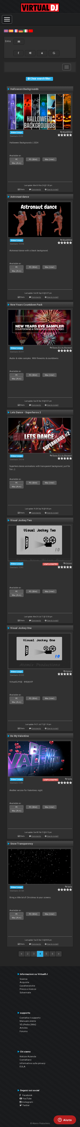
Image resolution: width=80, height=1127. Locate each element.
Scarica (23, 979)
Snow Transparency (21, 843)
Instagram (27, 1102)
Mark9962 (67, 132)
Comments (36, 189)
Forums (24, 1031)
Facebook (26, 1095)
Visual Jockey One (21, 628)
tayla (70, 779)
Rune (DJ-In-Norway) (62, 347)
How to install (52, 189)
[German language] (21, 30)
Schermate (25, 992)
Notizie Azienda (28, 1056)
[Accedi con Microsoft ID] (30, 53)
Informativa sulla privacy (32, 1063)
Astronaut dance (19, 196)
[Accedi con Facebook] (18, 53)
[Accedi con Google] (54, 53)
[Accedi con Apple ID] (42, 53)
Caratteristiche (27, 985)
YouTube (26, 1098)
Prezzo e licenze (28, 989)
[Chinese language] (31, 30)
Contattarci (25, 1059)
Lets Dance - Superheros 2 (25, 412)
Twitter (26, 1105)
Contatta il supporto (30, 1017)
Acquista (24, 982)
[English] (6, 30)
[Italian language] (25, 30)
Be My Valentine (19, 736)
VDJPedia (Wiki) (28, 1024)
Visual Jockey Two (21, 520)
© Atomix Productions (40, 1123)
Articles (24, 1027)
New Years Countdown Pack (26, 304)
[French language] (16, 30)
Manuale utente (28, 1021)
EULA (22, 1066)
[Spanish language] (11, 30)
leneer (69, 563)
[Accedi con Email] (18, 42)
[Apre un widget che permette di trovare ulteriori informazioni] (65, 1120)
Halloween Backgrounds (24, 89)
